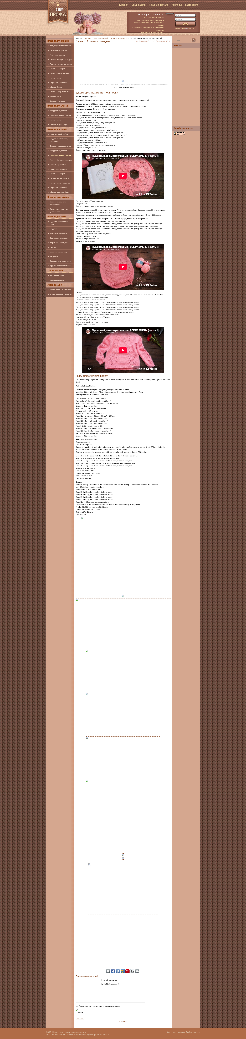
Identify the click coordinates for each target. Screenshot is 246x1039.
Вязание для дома (56, 217)
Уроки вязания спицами (60, 290)
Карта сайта (191, 5)
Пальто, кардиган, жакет (61, 64)
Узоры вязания (55, 270)
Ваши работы (139, 5)
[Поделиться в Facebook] (113, 971)
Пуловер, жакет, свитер (60, 115)
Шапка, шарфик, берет (60, 192)
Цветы (53, 247)
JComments (123, 1021)
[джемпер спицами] (123, 595)
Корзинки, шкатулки (59, 243)
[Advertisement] (123, 61)
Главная (123, 5)
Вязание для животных (60, 261)
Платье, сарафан (57, 69)
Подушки (54, 229)
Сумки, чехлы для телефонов (58, 203)
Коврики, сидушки (58, 233)
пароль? (191, 28)
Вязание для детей (57, 129)
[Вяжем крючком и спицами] (58, 13)
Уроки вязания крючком (60, 294)
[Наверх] (108, 971)
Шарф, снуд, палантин (60, 92)
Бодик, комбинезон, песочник (59, 140)
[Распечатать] (137, 971)
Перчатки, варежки (58, 82)
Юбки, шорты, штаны (59, 73)
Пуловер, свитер (57, 55)
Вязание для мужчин (58, 106)
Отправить (80, 1019)
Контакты (177, 5)
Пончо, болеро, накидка (61, 59)
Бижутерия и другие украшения (59, 210)
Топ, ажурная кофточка (60, 46)
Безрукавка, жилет (58, 50)
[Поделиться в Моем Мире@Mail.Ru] (123, 971)
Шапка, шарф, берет (59, 124)
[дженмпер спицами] (123, 81)
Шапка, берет (56, 87)
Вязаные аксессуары (58, 197)
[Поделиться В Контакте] (118, 971)
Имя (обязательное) (109, 980)
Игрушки (54, 256)
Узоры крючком (57, 280)
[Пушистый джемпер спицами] (123, 555)
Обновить (79, 1012)
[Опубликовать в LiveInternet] (132, 971)
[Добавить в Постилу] (127, 971)
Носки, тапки (55, 78)
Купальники (55, 96)
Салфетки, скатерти (59, 238)
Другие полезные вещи (60, 266)
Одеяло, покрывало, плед (59, 222)
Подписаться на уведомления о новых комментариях (99, 1006)
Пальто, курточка (58, 164)
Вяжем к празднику (58, 252)
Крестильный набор (59, 134)
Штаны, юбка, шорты (59, 178)
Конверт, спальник (58, 169)
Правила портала (158, 5)
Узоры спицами (57, 275)
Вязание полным (57, 101)
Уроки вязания (54, 285)
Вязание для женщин (58, 41)
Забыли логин (180, 28)
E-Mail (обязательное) (110, 984)
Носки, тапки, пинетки (60, 183)
